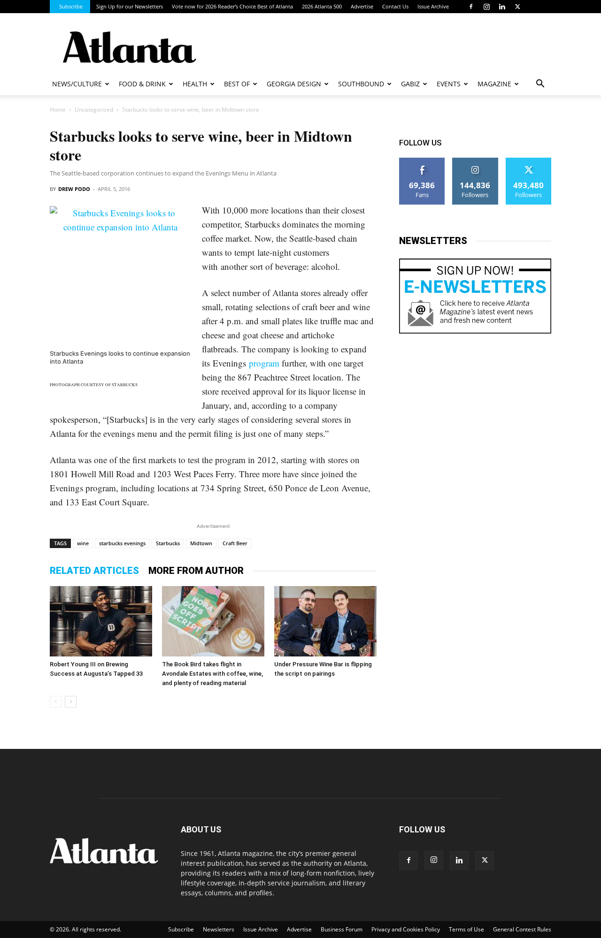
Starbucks (168, 543)
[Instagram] (486, 6)
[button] (540, 84)
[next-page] (71, 702)
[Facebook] (471, 6)
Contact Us (395, 6)
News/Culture (77, 83)
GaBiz (410, 83)
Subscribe (71, 6)
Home (58, 110)
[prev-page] (56, 702)
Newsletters (218, 929)
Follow (475, 161)
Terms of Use (466, 929)
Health (195, 83)
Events (449, 83)
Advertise (362, 6)
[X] (517, 6)
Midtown (201, 543)
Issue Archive (433, 6)
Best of (237, 83)
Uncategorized (94, 110)
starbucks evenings (122, 543)
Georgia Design (294, 83)
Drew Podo (74, 188)
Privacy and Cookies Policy (405, 929)
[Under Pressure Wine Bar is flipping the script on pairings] (325, 621)
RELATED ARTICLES (94, 570)
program (264, 363)
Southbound (361, 83)
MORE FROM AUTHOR (196, 570)
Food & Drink (142, 83)
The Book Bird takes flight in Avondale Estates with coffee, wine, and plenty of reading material (212, 673)
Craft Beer (235, 543)
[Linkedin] (502, 6)
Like (422, 161)
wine (83, 543)
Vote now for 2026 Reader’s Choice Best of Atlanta (232, 6)
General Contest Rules (522, 929)
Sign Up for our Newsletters (129, 6)
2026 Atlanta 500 (322, 6)
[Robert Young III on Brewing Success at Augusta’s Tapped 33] (101, 621)
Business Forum (341, 929)
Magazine (494, 83)
